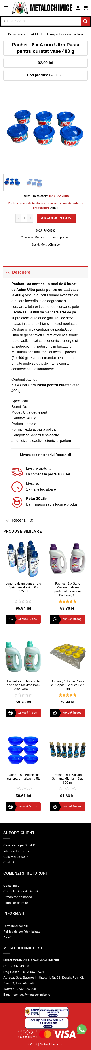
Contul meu (11, 885)
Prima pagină (16, 34)
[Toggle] (7, 272)
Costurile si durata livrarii (20, 891)
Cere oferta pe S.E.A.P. (19, 845)
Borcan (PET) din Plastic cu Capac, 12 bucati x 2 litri (68, 685)
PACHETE (36, 34)
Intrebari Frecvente (16, 851)
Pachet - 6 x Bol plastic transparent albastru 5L (23, 776)
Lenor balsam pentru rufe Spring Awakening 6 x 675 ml (23, 587)
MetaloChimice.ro (52, 1044)
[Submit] (85, 21)
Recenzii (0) (22, 520)
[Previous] (11, 128)
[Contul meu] (78, 8)
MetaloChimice (50, 244)
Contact (8, 862)
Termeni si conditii (15, 926)
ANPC (7, 937)
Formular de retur (15, 902)
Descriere (21, 272)
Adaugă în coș (56, 218)
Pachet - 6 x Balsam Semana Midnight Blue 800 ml (67, 778)
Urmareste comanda (17, 897)
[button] (6, 7)
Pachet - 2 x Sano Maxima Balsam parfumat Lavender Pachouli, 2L (67, 589)
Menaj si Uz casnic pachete (65, 34)
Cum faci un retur (15, 857)
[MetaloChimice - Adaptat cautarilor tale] (42, 8)
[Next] (80, 128)
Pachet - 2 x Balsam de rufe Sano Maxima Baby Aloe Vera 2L (23, 685)
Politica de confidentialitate (21, 931)
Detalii (54, 207)
